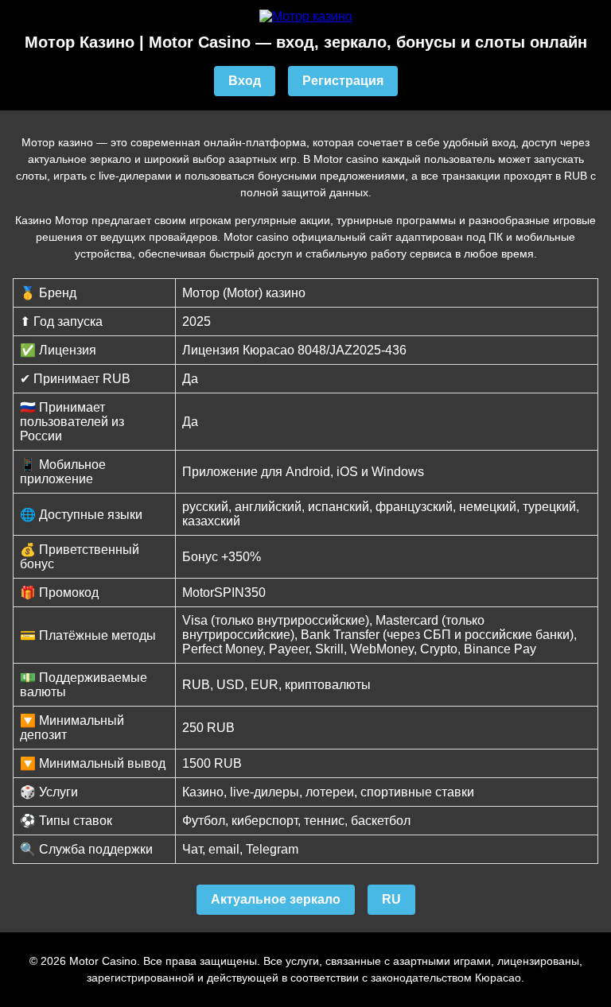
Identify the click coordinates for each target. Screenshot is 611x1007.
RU (391, 899)
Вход (244, 80)
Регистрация (342, 80)
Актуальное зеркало (276, 899)
